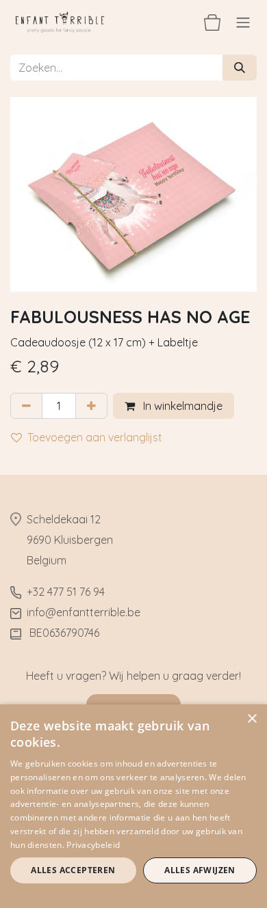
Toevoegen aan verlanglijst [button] (94, 437)
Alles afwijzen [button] (200, 870)
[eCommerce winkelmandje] (212, 22)
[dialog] (133, 806)
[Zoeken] (239, 68)
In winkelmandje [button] (181, 406)
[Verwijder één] (26, 406)
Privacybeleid (93, 845)
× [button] (251, 719)
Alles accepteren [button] (73, 870)
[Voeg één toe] (91, 406)
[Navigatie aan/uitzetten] (243, 22)
